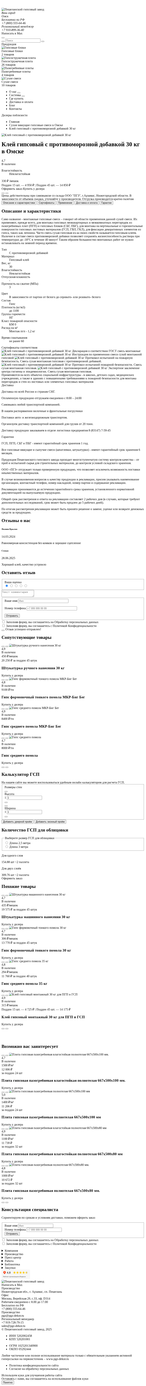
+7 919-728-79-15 (13, 1322)
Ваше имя (11, 600)
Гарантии (106, 202)
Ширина (10, 808)
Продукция (9, 44)
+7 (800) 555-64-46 (14, 23)
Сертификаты (46, 202)
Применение (65, 202)
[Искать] (3, 41)
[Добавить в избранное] (3, 193)
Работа (9, 1261)
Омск (5, 16)
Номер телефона (15, 608)
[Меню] (3, 37)
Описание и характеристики (19, 202)
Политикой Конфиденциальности (75, 625)
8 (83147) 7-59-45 (100, 430)
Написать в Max (12, 33)
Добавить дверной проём (17, 821)
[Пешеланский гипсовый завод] (23, 9)
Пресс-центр (13, 1257)
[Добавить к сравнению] (6, 193)
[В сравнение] (3, 646)
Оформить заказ (12, 188)
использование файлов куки (70, 1378)
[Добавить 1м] (6, 802)
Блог (12, 105)
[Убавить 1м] (6, 791)
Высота (9, 794)
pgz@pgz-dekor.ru (13, 1315)
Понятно (8, 1382)
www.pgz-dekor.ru (57, 1359)
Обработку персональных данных (76, 622)
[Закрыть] (42, 41)
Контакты (15, 108)
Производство (14, 1254)
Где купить (16, 98)
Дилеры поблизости (15, 115)
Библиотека (12, 1264)
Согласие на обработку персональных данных (39, 1368)
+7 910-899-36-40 (13, 30)
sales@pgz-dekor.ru (13, 1325)
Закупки (10, 1267)
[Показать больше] (18, 92)
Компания (11, 1250)
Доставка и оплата (21, 102)
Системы (15, 95)
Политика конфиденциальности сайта (34, 1365)
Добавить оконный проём (50, 821)
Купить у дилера (33, 188)
